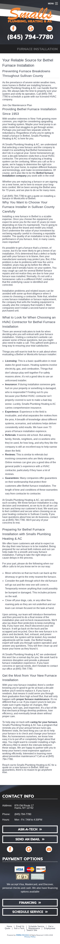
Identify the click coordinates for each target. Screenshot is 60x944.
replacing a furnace (31, 181)
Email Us (20, 926)
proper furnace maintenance (32, 699)
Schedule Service (36, 926)
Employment (49, 928)
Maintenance (34, 928)
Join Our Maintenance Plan (17, 105)
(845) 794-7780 (30, 37)
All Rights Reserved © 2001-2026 (41, 935)
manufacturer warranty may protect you (23, 259)
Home (9, 926)
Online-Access (22, 935)
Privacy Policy (30, 937)
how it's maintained (28, 225)
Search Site (32, 930)
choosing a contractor (24, 296)
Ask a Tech (19, 928)
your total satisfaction (37, 345)
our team (23, 614)
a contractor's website (36, 337)
